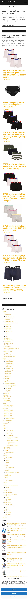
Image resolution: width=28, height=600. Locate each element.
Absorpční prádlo (7, 396)
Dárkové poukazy (7, 448)
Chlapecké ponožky (10, 365)
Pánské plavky (7, 500)
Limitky (4, 403)
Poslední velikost (9, 432)
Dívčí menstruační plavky (11, 385)
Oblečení (7, 462)
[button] (26, 578)
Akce (5, 428)
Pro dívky (5, 517)
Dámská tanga (7, 319)
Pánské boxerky (7, 490)
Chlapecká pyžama (9, 361)
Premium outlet (9, 433)
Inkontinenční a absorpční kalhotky (11, 348)
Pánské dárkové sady (8, 492)
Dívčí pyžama (8, 391)
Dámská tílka (8, 329)
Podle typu (6, 470)
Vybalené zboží (7, 402)
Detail (8, 79)
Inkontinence (5, 395)
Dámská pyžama (7, 314)
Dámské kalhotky (7, 324)
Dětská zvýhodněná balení (12, 440)
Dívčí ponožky (8, 390)
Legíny (7, 333)
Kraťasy (7, 497)
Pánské (4, 484)
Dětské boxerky (7, 373)
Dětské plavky (7, 378)
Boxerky (7, 487)
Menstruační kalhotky (8, 350)
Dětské (4, 358)
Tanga (9, 438)
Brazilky (5, 313)
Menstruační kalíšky (8, 412)
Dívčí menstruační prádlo (9, 383)
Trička (7, 336)
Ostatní (4, 425)
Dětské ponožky (7, 380)
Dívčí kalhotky (8, 388)
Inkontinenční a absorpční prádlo (12, 472)
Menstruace (5, 408)
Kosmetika (6, 393)
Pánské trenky (7, 511)
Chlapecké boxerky (9, 363)
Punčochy (6, 353)
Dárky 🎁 (6, 450)
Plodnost (6, 465)
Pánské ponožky (7, 502)
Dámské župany (7, 346)
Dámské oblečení (7, 328)
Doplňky (5, 454)
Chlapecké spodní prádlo (9, 360)
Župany (5, 482)
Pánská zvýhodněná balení (12, 445)
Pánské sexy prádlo (8, 504)
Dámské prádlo (9, 457)
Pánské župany (7, 514)
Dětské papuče (7, 376)
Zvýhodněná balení (9, 435)
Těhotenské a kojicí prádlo (9, 356)
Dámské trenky (7, 345)
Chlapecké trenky (9, 368)
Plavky (7, 464)
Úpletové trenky (7, 516)
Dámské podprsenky (8, 339)
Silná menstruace (8, 417)
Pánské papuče (7, 499)
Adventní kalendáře (10, 452)
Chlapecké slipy (9, 366)
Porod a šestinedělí (10, 467)
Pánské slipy (7, 509)
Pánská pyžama (7, 489)
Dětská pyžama (7, 371)
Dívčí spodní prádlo (8, 386)
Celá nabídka (7, 400)
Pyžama (6, 479)
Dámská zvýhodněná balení (12, 437)
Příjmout (14, 589)
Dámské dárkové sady (9, 321)
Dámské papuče (9, 331)
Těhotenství (8, 469)
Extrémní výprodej (9, 430)
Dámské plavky (7, 338)
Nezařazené (5, 423)
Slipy (6, 507)
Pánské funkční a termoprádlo (10, 494)
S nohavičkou (8, 326)
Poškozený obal (7, 475)
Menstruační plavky (8, 351)
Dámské (4, 311)
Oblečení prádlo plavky (8, 1)
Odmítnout (14, 593)
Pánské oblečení (7, 495)
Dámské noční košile (10, 316)
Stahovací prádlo (7, 355)
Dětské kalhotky (7, 375)
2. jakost (6, 427)
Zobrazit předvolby (14, 597)
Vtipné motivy (8, 512)
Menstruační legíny (8, 413)
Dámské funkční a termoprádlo (10, 323)
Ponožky (6, 474)
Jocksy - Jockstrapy (10, 505)
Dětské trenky (7, 381)
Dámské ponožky (7, 341)
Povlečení (6, 477)
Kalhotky (7, 460)
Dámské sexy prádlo (8, 343)
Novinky (5, 455)
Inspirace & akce (6, 398)
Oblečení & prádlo (8, 459)
